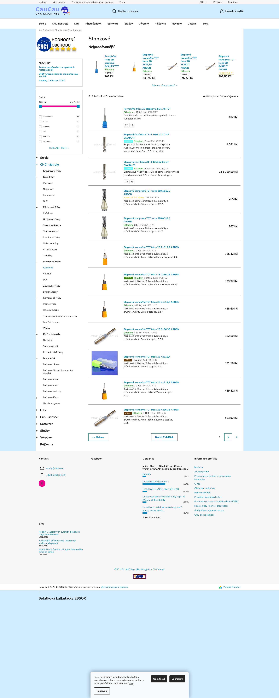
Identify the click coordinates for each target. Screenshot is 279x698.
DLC (45, 201)
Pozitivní (47, 183)
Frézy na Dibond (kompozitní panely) (58, 372)
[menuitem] (42, 24)
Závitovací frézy (51, 286)
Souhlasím (177, 679)
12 (126, 125)
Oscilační (47, 340)
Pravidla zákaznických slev (208, 497)
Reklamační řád (202, 492)
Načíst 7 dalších (164, 437)
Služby (45, 431)
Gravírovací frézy (52, 171)
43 (131, 181)
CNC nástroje (49, 164)
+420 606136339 (56, 475)
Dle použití (49, 358)
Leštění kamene (51, 322)
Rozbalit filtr (58, 148)
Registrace (233, 2)
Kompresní (48, 195)
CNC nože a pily (51, 334)
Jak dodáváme (58, 2)
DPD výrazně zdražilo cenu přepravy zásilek (58, 75)
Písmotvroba (49, 304)
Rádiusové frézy (51, 207)
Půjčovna (46, 444)
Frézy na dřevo (50, 397)
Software (46, 424)
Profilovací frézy (51, 261)
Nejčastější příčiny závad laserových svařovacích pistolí (57, 542)
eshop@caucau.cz (55, 468)
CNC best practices (204, 514)
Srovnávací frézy (52, 225)
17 (131, 125)
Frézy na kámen (51, 364)
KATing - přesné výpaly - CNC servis (145, 569)
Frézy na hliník (50, 379)
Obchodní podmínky (204, 488)
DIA (45, 279)
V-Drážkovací (50, 249)
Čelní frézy (48, 177)
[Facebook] (42, 483)
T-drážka (47, 255)
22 (126, 181)
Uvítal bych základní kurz (155, 481)
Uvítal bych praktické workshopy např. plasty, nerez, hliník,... (162, 509)
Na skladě (61, 116)
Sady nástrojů (50, 346)
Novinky (42, 2)
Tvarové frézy (50, 231)
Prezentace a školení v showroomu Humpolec (92, 2)
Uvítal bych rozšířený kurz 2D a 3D (161, 489)
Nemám (147, 474)
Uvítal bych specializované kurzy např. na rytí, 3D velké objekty (164, 498)
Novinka (60, 126)
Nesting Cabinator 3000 (52, 80)
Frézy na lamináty (52, 391)
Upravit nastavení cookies (114, 587)
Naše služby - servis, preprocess (211, 506)
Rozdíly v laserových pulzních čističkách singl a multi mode (59, 533)
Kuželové (48, 213)
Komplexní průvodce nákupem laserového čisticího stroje (61, 550)
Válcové (47, 273)
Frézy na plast (50, 385)
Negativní (48, 189)
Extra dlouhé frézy (53, 352)
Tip (60, 131)
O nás (197, 483)
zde (131, 683)
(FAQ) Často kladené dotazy (209, 510)
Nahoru (100, 437)
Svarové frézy (50, 292)
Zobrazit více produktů (163, 85)
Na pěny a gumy (51, 403)
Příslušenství (49, 417)
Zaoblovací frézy (51, 237)
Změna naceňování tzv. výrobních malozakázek (56, 68)
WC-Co (60, 136)
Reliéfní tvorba (51, 310)
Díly (43, 410)
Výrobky (46, 437)
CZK (202, 2)
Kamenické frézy (52, 298)
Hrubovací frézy (51, 219)
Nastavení (102, 691)
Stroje (44, 158)
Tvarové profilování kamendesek (60, 316)
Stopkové (48, 267)
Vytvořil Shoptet (231, 587)
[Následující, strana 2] (228, 437)
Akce (60, 121)
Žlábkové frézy (50, 243)
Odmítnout (159, 679)
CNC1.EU (119, 569)
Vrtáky (46, 328)
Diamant (60, 141)
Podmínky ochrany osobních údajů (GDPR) (216, 501)
